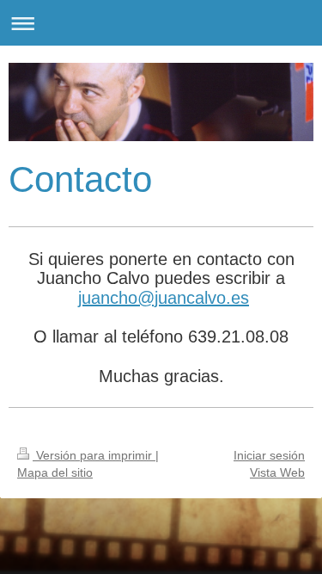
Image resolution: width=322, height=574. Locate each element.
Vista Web (277, 472)
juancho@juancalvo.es (163, 297)
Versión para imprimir (94, 455)
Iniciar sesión (269, 455)
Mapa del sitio (55, 472)
